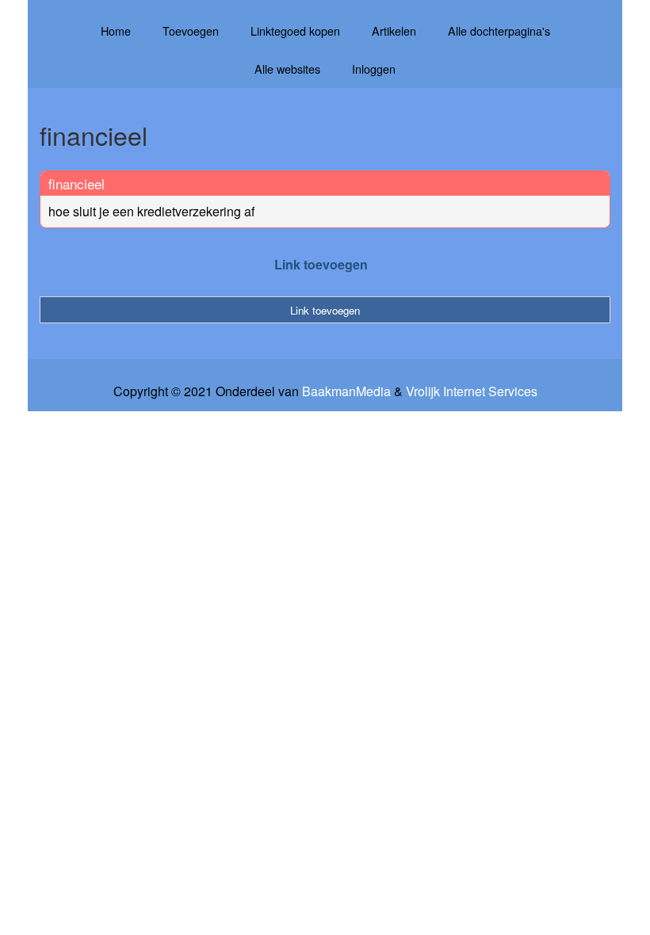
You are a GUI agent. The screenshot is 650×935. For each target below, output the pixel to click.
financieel (76, 183)
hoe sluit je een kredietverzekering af (151, 211)
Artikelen (394, 30)
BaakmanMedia (346, 391)
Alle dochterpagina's (499, 30)
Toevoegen (190, 30)
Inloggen (374, 68)
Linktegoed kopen (295, 30)
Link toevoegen (321, 264)
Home (116, 30)
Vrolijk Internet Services (471, 391)
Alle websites (287, 68)
